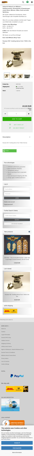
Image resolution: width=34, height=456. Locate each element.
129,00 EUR (17, 263)
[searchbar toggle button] (23, 2)
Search (17, 219)
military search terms (6, 346)
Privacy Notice (6, 439)
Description (6, 137)
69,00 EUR (17, 300)
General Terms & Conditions (8, 352)
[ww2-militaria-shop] (4, 2)
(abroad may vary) (20, 88)
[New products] (29, 232)
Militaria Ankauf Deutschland (8, 355)
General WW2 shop (6, 337)
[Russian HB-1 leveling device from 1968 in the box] (17, 58)
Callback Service (5, 340)
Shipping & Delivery (6, 343)
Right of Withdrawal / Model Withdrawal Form (12, 349)
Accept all (17, 443)
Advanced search (17, 223)
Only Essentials (17, 448)
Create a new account (9, 202)
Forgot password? (8, 204)
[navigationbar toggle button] (32, 2)
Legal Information (5, 334)
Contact (3, 331)
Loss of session (5, 361)
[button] (31, 77)
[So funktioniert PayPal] (17, 375)
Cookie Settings (5, 364)
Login (17, 198)
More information (17, 452)
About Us (3, 328)
